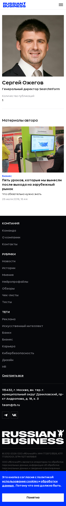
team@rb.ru (11, 405)
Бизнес (7, 339)
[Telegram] (5, 415)
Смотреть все (13, 375)
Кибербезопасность (18, 353)
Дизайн (7, 360)
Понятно (33, 497)
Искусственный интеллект (22, 326)
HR (4, 366)
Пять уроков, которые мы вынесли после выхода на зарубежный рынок (32, 185)
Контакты (9, 244)
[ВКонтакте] (14, 415)
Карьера (8, 346)
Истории (8, 268)
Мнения (8, 275)
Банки (6, 332)
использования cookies (20, 481)
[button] (61, 5)
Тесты (7, 302)
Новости (8, 261)
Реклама (8, 319)
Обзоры (8, 288)
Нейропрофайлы (15, 281)
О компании (11, 237)
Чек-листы (10, 295)
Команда (9, 230)
